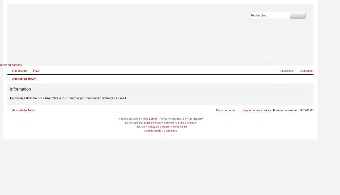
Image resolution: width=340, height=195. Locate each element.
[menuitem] (33, 70)
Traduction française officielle (152, 126)
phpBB (148, 122)
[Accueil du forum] (283, 49)
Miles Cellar (180, 126)
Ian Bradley (196, 118)
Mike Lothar (150, 118)
